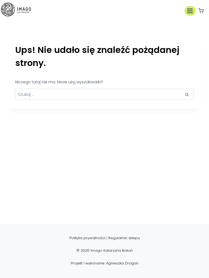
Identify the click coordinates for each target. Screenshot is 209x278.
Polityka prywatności (87, 238)
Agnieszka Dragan (122, 263)
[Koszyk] (201, 10)
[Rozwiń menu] (190, 10)
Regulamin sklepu (124, 238)
